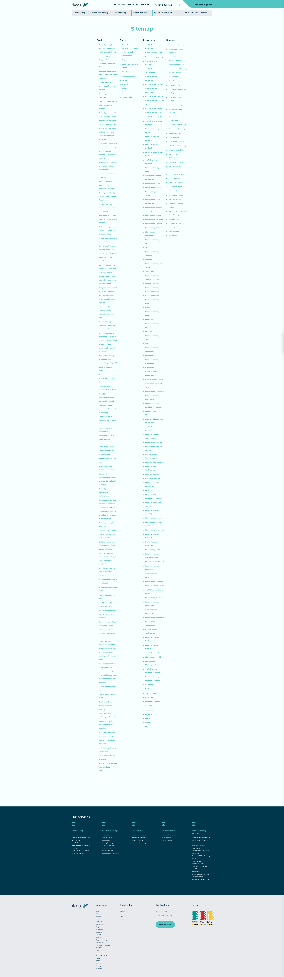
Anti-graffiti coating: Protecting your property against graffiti (108, 359)
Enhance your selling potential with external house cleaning (107, 280)
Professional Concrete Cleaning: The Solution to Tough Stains (107, 515)
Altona (147, 247)
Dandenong (149, 367)
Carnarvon (149, 710)
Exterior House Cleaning (178, 182)
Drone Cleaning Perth (153, 53)
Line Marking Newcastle (154, 598)
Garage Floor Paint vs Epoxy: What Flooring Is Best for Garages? (107, 268)
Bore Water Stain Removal (200, 879)
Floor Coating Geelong (154, 474)
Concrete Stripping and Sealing (82, 837)
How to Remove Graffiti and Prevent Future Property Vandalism (107, 132)
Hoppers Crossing (152, 295)
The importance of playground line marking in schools (108, 348)
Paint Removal (174, 137)
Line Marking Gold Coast (154, 530)
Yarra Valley (149, 271)
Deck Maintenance (176, 174)
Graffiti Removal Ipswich (154, 108)
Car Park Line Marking (177, 162)
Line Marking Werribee (154, 228)
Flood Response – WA (177, 65)
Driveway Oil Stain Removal (111, 853)
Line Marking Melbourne (154, 617)
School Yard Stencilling (177, 146)
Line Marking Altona (153, 183)
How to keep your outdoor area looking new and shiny (107, 633)
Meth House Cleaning (177, 129)
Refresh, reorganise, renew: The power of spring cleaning (107, 230)
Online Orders (124, 919)
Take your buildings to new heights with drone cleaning (108, 74)
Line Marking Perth (152, 550)
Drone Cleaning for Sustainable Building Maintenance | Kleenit (107, 48)
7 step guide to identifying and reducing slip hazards (107, 713)
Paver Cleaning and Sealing (80, 850)
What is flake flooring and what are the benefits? (107, 571)
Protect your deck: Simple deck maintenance (106, 492)
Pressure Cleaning (100, 13)
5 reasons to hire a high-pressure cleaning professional (108, 166)
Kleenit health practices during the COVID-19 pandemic (108, 614)
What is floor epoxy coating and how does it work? (108, 656)
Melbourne (149, 727)
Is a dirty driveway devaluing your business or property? (108, 207)
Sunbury (148, 259)
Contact (145, 5)
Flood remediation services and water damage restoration (106, 443)
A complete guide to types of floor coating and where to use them (107, 644)
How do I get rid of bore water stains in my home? (108, 257)
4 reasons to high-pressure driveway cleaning (106, 724)
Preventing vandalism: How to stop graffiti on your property (107, 534)
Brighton (148, 331)
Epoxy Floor (173, 235)
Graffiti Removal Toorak (154, 379)
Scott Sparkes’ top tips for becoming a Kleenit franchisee (107, 196)
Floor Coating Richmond (154, 562)
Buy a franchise (128, 60)
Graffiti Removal (140, 13)
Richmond (149, 490)
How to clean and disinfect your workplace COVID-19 (106, 431)
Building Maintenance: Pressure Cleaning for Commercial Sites (107, 545)
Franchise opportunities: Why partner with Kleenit (106, 397)
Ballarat (148, 307)
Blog (121, 914)
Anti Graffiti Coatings (176, 141)
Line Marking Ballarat (153, 215)
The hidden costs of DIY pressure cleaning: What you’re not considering (108, 143)
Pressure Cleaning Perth (154, 586)
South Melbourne (152, 283)
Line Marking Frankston (154, 219)
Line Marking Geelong (153, 518)
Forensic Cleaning (175, 105)
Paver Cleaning (174, 85)
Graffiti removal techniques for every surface (107, 86)
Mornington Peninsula (153, 701)
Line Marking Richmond (154, 581)
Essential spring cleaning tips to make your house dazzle (107, 325)
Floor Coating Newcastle (154, 462)
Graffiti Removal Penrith (154, 653)
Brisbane (148, 714)
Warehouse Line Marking (140, 837)
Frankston (149, 319)
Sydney (148, 722)
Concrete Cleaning (176, 195)
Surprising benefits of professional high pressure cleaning (107, 667)
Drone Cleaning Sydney (154, 57)
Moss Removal (174, 231)
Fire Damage (173, 77)
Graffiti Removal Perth (153, 478)
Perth (147, 718)
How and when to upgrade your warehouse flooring (106, 185)
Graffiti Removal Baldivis (154, 96)
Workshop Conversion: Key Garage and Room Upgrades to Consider (107, 503)
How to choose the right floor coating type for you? (108, 767)
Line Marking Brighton (153, 223)
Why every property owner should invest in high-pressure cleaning (108, 336)
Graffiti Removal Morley (154, 84)
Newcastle (149, 697)
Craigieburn (149, 355)
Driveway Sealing (175, 199)
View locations (165, 925)
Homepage (126, 93)
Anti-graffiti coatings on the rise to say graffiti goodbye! (108, 678)
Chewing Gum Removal (177, 125)
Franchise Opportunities (126, 5)
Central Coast (150, 693)
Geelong (148, 706)
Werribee (149, 343)
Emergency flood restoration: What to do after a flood (108, 409)
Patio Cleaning (174, 178)
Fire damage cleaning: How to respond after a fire (107, 378)
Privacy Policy (127, 97)
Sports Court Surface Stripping (201, 837)
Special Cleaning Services (165, 13)
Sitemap (125, 84)
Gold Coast (149, 684)
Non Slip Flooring (175, 219)
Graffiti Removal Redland (154, 117)
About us (125, 72)
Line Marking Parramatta (154, 391)
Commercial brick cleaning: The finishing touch (107, 420)
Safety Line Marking (176, 150)
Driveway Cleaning (175, 191)
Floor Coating (79, 13)
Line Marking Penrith (153, 657)
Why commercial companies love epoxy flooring (107, 154)
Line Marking (120, 13)
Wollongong (150, 689)
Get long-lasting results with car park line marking (108, 105)
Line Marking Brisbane (153, 442)
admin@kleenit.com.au (165, 915)
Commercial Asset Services (195, 13)
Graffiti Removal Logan (154, 113)
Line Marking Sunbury (153, 187)
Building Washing (175, 187)
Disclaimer (126, 80)
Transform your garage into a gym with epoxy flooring (107, 299)
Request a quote (128, 76)
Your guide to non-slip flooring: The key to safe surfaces (108, 219)
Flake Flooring (174, 81)
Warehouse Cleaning (176, 45)
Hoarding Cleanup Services (200, 874)
